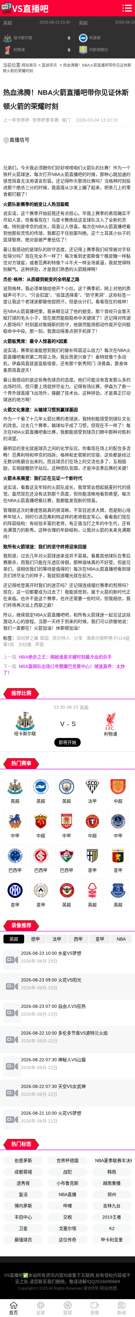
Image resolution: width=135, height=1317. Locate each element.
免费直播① (21, 155)
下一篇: (64, 669)
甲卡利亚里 (112, 1239)
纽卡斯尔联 (25, 733)
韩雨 (111, 1171)
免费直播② (59, 155)
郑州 (111, 1194)
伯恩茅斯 (23, 1160)
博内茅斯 (23, 1205)
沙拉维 (24, 644)
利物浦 (110, 733)
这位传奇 (67, 1239)
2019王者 (111, 1217)
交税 (67, 1217)
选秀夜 (23, 1183)
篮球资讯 (49, 65)
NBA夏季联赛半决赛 (113, 1160)
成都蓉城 (23, 1171)
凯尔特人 (61, 638)
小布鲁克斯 (67, 1183)
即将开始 (67, 742)
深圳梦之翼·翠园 (32, 638)
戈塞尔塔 (67, 1228)
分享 (78, 638)
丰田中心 (23, 1217)
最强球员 (23, 1239)
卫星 (23, 1228)
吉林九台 (112, 1205)
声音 (39, 644)
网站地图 (108, 1288)
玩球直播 (94, 155)
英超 (7, 22)
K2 (112, 1228)
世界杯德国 (67, 1160)
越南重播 (112, 1183)
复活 (23, 1194)
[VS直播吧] (24, 8)
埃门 (66, 120)
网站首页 (29, 65)
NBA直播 (67, 1194)
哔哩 (67, 1205)
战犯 (67, 1171)
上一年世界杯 (16, 120)
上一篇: (57, 656)
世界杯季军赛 (45, 120)
